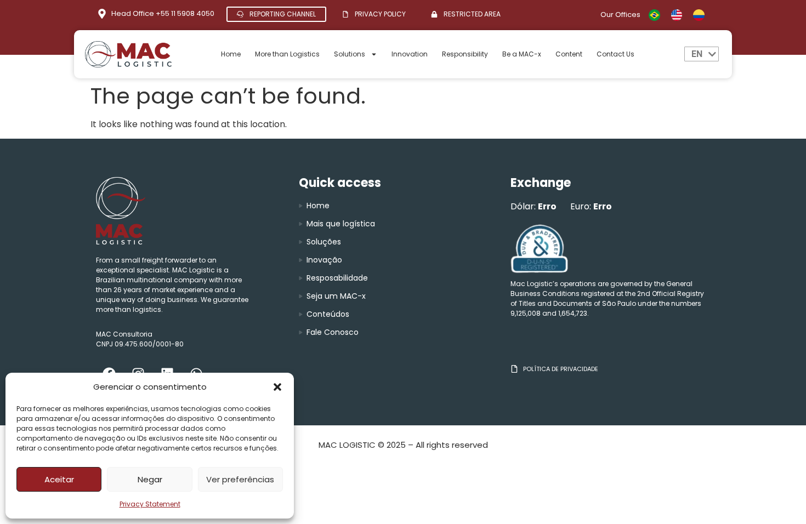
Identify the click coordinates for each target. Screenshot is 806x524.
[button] (277, 386)
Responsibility (465, 54)
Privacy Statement (150, 504)
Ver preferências (240, 479)
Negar (150, 479)
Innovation (409, 54)
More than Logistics (287, 54)
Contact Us (615, 54)
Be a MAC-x (521, 54)
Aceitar (59, 479)
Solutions (349, 54)
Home (231, 54)
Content (568, 54)
